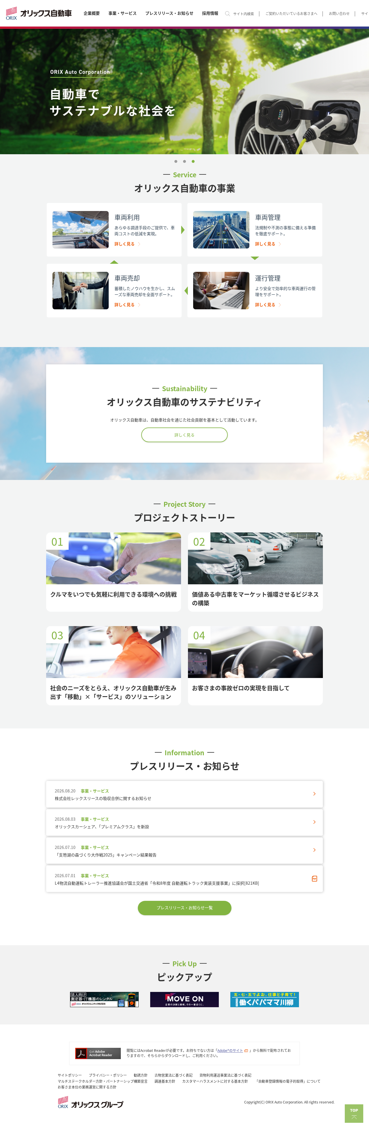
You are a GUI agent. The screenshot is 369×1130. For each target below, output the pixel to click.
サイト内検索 (243, 13)
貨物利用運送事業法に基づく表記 (225, 1075)
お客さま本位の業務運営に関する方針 (87, 1086)
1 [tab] (175, 161)
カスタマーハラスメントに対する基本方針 (215, 1081)
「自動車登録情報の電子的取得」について (288, 1081)
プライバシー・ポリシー (108, 1075)
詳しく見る (124, 243)
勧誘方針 (141, 1075)
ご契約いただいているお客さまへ (291, 13)
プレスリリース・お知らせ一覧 (185, 907)
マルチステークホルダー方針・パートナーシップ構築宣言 (103, 1081)
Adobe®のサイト (230, 1050)
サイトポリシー (70, 1075)
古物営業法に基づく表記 (174, 1075)
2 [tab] (184, 161)
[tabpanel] (184, 91)
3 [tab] (193, 161)
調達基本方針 (165, 1081)
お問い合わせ (339, 13)
